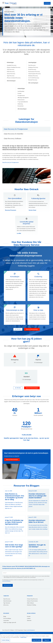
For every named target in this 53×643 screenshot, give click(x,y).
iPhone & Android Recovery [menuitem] (13, 77)
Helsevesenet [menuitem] (21, 99)
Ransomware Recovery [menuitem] (34, 71)
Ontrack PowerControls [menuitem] (32, 601)
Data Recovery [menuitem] (6, 599)
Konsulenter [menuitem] (21, 106)
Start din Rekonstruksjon (32, 329)
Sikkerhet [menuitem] (29, 620)
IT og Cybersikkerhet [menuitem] (23, 101)
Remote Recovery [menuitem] (32, 80)
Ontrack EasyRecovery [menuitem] (32, 599)
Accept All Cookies (37, 640)
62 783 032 (18, 329)
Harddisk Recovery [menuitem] (11, 65)
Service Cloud (32, 210)
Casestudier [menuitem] (6, 620)
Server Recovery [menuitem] (11, 73)
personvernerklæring (6, 581)
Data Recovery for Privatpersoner (10, 162)
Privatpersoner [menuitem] (21, 95)
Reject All (47, 640)
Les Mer (19, 233)
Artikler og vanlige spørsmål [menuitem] (9, 622)
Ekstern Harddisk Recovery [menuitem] (13, 67)
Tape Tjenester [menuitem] (6, 603)
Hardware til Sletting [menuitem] (31, 605)
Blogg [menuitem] (4, 616)
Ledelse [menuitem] (29, 618)
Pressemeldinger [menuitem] (7, 618)
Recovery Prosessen (10, 210)
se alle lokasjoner (30, 630)
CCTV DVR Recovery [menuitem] (33, 77)
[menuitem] (11, 80)
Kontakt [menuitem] (28, 616)
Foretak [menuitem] (19, 93)
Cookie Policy (23, 637)
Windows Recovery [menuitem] (33, 75)
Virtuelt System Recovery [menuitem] (34, 73)
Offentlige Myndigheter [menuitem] (23, 97)
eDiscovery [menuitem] (6, 605)
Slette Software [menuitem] (30, 603)
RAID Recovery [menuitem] (11, 71)
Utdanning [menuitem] (20, 103)
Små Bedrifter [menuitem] (21, 91)
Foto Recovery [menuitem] (31, 65)
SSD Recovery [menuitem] (10, 69)
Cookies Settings (5, 640)
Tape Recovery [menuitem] (10, 75)
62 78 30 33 (47, 3)
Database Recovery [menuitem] (33, 67)
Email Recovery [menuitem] (32, 69)
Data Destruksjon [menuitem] (7, 601)
